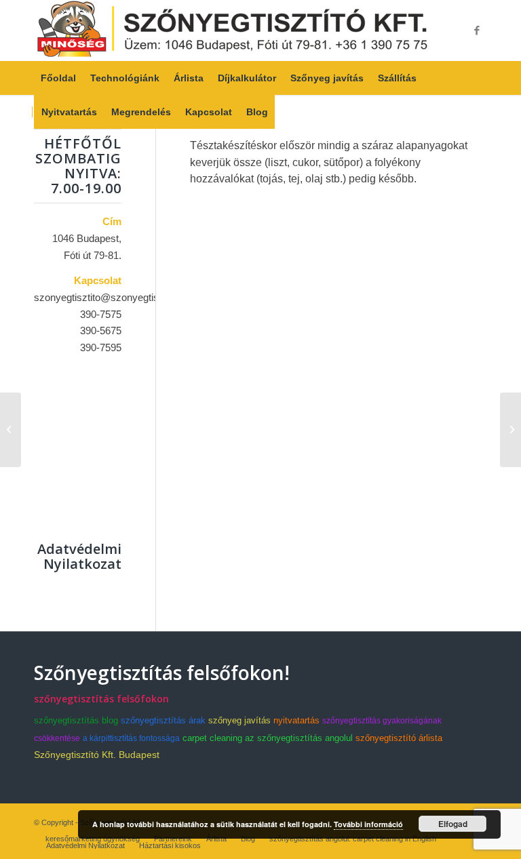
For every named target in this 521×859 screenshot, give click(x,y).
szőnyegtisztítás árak (163, 720)
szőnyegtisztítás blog (76, 720)
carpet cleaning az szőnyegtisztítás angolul (267, 738)
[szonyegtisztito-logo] (232, 30)
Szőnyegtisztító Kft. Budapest (96, 754)
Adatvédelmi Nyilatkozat (79, 556)
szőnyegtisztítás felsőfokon (101, 698)
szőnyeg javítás (239, 720)
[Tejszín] (10, 430)
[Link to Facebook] (477, 30)
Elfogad (452, 824)
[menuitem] (58, 78)
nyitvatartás (296, 720)
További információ (368, 824)
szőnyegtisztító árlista (398, 738)
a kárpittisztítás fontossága (131, 738)
